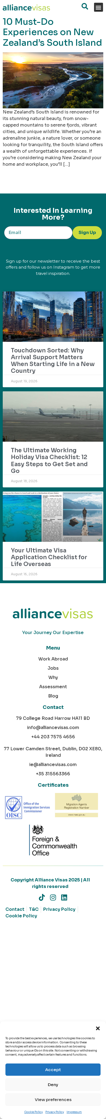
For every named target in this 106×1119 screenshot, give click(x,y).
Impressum (74, 1112)
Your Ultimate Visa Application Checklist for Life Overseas (49, 557)
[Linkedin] (64, 897)
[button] (98, 1028)
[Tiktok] (42, 897)
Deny (53, 1084)
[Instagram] (53, 897)
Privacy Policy (54, 1112)
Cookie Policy (33, 1112)
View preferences (53, 1099)
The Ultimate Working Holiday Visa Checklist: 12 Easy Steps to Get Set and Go (49, 461)
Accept (53, 1069)
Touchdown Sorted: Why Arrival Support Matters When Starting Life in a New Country (53, 361)
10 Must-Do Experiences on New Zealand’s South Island (52, 32)
